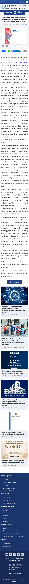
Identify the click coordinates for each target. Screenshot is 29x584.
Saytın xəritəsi (12, 560)
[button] (25, 35)
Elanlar (5, 528)
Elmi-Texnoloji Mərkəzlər (9, 488)
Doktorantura (6, 497)
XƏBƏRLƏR (8, 12)
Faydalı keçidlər (20, 558)
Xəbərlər (7, 558)
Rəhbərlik (5, 479)
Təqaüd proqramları (8, 521)
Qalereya (3, 539)
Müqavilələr (6, 513)
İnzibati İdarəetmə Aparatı (9, 482)
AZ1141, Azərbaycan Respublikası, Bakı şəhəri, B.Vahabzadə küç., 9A (16, 566)
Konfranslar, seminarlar (9, 503)
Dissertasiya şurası (6, 524)
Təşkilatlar (6, 510)
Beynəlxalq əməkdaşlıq (7, 506)
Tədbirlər (5, 516)
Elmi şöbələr (6, 485)
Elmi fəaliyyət (5, 494)
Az (1, 2)
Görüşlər (5, 518)
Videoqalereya (6, 546)
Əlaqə (18, 560)
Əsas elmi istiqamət (8, 500)
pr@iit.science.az (16, 573)
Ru (4, 2)
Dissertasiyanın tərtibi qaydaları (11, 534)
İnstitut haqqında (6, 476)
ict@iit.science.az (16, 570)
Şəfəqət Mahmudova (20, 62)
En (3, 2)
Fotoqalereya (6, 543)
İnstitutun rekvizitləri (8, 491)
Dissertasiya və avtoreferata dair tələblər (13, 536)
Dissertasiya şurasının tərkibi (10, 531)
